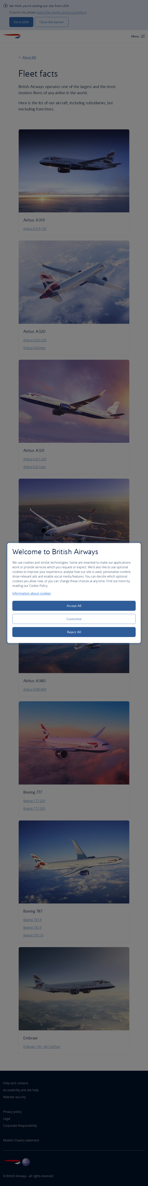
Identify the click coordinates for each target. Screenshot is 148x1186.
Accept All (74, 606)
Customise (74, 619)
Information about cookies (31, 593)
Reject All (74, 632)
